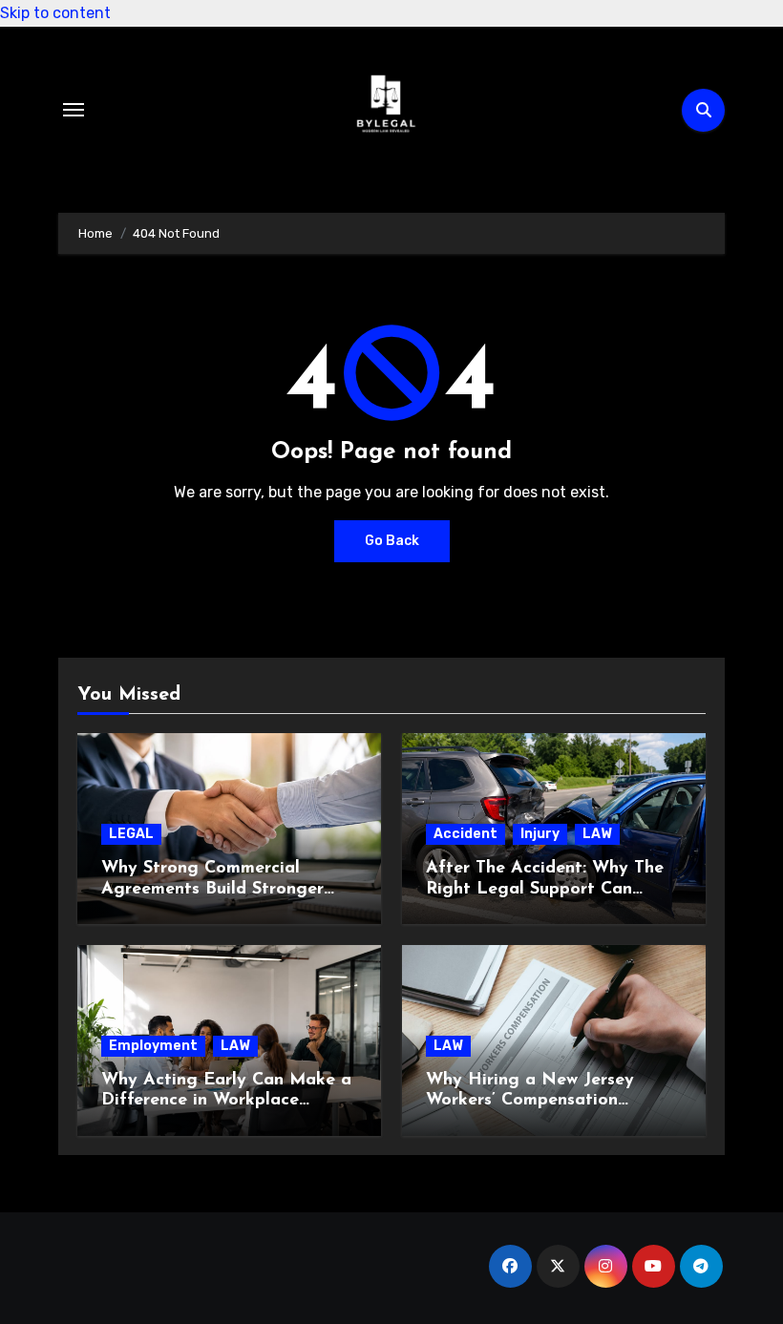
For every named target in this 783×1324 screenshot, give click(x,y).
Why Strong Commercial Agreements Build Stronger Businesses (212, 889)
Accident (465, 834)
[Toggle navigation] (73, 109)
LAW (597, 834)
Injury (540, 834)
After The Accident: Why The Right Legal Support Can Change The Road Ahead (545, 889)
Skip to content (55, 13)
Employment (153, 1046)
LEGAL (131, 834)
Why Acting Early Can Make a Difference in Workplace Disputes (226, 1101)
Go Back (392, 541)
